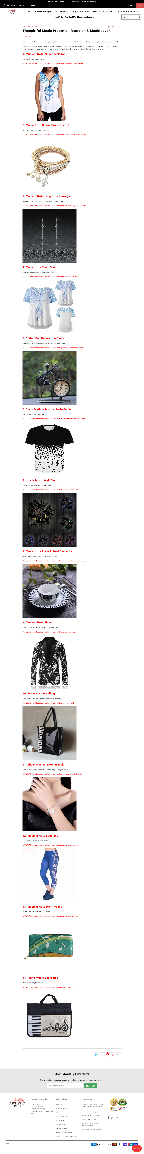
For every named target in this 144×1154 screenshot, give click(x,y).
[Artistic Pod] (11, 11)
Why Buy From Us (98, 11)
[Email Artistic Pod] (11, 6)
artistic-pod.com (90, 1129)
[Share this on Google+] (112, 1054)
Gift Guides (60, 11)
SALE (30, 11)
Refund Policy (60, 1120)
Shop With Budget (42, 11)
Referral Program (61, 1128)
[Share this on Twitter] (96, 1054)
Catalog (72, 11)
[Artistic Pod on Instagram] (8, 6)
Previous (111, 26)
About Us (84, 11)
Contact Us (70, 17)
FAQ (112, 11)
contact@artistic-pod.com (90, 1115)
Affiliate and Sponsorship (127, 11)
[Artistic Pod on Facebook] (4, 6)
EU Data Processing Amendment (66, 1136)
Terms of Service (61, 1116)
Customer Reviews (62, 1108)
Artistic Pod (14, 1144)
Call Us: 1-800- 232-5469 (24, 6)
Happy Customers (85, 17)
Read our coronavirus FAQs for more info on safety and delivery (72, 1)
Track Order (58, 17)
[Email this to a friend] (118, 1054)
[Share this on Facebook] (102, 1054)
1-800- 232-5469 (92, 1119)
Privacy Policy (60, 1124)
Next (118, 26)
